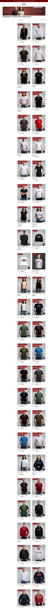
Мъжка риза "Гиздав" (22, 40)
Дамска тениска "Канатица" (21, 109)
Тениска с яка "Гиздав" (22, 62)
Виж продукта (29, 38)
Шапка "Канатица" (36, 246)
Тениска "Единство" (22, 382)
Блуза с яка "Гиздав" (36, 517)
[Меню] (3, 4)
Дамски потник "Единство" (23, 293)
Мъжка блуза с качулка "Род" (38, 539)
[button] (39, 4)
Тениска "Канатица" (37, 85)
